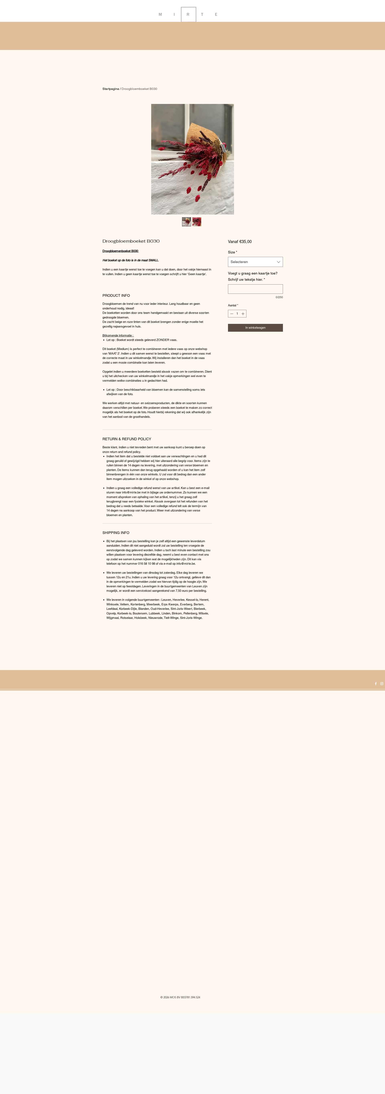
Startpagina (110, 89)
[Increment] (243, 313)
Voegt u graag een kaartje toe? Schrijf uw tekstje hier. (253, 276)
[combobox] (255, 262)
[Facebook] (376, 684)
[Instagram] (382, 684)
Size (232, 252)
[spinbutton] (237, 313)
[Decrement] (231, 313)
